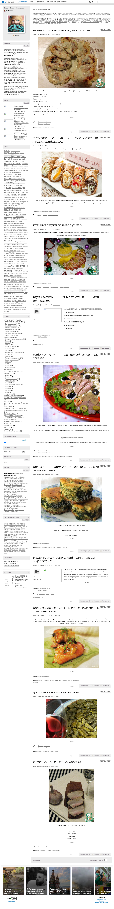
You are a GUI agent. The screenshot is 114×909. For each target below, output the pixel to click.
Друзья (12, 8)
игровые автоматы (13, 201)
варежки (12, 155)
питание (6, 253)
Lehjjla (23, 525)
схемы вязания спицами (16, 290)
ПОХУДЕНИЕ (8, 425)
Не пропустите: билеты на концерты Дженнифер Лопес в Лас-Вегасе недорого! (16, 88)
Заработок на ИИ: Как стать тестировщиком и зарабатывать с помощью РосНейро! (15, 68)
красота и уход (16, 221)
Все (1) (27, 459)
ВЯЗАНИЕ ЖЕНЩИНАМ (12, 322)
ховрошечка (14, 511)
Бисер (7, 392)
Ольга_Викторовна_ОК (11, 545)
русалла (23, 507)
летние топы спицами (11, 230)
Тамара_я (7, 511)
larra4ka (6, 531)
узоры (14, 298)
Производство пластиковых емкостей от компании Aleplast (14, 50)
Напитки (8, 362)
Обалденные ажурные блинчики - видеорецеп (21, 122)
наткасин (7, 551)
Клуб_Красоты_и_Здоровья (13, 496)
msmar (6, 532)
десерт (39, 215)
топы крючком (20, 294)
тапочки (7, 292)
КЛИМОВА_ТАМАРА (10, 494)
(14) (25, 134)
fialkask (21, 480)
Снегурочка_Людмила (11, 510)
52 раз (41, 597)
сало (38, 850)
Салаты (7, 345)
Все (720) (26, 470)
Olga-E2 (14, 485)
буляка (13, 489)
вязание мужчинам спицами (20, 166)
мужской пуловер (17, 242)
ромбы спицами (23, 273)
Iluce (21, 473)
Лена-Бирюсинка (9, 499)
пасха (18, 251)
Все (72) (26, 103)
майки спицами (13, 232)
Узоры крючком (10, 335)
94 (91, 860)
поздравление (10, 257)
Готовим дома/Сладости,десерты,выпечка (49, 211)
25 (96, 860)
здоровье (21, 199)
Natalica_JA (7, 485)
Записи (6, 8)
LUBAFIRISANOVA (10, 483)
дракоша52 (7, 491)
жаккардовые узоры (9, 197)
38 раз (41, 344)
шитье (6, 311)
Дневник (105, 29)
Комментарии (20, 8)
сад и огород (18, 276)
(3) (24, 126)
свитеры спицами (18, 282)
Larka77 (18, 525)
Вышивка (8, 382)
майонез (53, 456)
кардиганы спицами (13, 214)
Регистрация (23, 1)
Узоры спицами (10, 331)
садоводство (7, 277)
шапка (13, 305)
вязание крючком (12, 163)
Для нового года (10, 381)
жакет (11, 192)
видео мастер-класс (18, 157)
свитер (7, 280)
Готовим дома (8, 337)
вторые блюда (54, 287)
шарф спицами (21, 309)
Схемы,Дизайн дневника (12, 431)
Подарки (8, 386)
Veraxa (23, 528)
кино (24, 215)
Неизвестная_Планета (11, 566)
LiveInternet (8, 2)
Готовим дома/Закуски (44, 124)
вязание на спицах (18, 170)
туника (15, 296)
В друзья (17, 35)
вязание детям (17, 161)
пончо (22, 261)
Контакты (101, 901)
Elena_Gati (7, 523)
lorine (21, 482)
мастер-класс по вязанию (15, 234)
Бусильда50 (19, 489)
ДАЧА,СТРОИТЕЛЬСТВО (12, 416)
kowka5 (18, 529)
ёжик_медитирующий (11, 534)
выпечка (65, 547)
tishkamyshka (18, 532)
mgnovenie (24, 483)
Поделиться (105, 131)
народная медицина (11, 244)
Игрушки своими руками (12, 384)
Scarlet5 (19, 485)
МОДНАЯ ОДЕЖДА (10, 414)
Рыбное (7, 354)
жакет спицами (21, 192)
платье (12, 253)
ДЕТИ (6, 423)
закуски (13, 199)
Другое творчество (11, 379)
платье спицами (11, 255)
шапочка (15, 307)
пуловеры (18, 268)
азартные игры (10, 153)
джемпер (8, 183)
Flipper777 (7, 482)
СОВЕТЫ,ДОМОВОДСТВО (12, 396)
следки (22, 284)
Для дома (8, 377)
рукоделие (9, 275)
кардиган (8, 210)
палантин (13, 251)
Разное (7, 341)
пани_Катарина (15, 502)
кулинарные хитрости (17, 225)
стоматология (12, 288)
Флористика (9, 394)
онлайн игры (11, 248)
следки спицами (9, 286)
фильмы (7, 303)
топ (23, 292)
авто (12, 151)
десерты (44, 215)
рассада (25, 271)
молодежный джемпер (19, 241)
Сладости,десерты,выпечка (14, 339)
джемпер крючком (19, 183)
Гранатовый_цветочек (11, 537)
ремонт (7, 273)
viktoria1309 (8, 488)
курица (52, 127)
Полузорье (7, 503)
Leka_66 (7, 526)
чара (5, 553)
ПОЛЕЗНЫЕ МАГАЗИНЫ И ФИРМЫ (15, 410)
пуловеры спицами (13, 271)
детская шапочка (20, 181)
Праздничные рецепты (12, 358)
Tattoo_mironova (9, 528)
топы (14, 294)
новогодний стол (64, 287)
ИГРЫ (6, 401)
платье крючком (22, 253)
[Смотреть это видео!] (9, 108)
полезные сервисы (22, 259)
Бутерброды (9, 367)
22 (102, 860)
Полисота (23, 502)
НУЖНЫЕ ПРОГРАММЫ (12, 421)
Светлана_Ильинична (11, 508)
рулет (70, 680)
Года (24, 489)
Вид (93, 2)
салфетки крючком (22, 277)
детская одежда (9, 181)
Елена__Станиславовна (19, 491)
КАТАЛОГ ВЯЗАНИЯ (10, 320)
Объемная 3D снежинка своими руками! (20, 130)
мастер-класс (23, 232)
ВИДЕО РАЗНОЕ (9, 419)
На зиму (7, 356)
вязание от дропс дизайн (12, 172)
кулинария (9, 223)
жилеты (18, 197)
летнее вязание (10, 227)
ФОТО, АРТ (7, 427)
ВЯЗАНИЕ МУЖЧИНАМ (12, 333)
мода (17, 236)
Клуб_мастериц (9, 497)
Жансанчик (7, 492)
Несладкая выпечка (11, 360)
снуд (17, 286)
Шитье (7, 375)
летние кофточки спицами (18, 229)
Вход (31, 1)
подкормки (22, 255)
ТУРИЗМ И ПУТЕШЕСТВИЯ (13, 418)
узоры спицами (19, 301)
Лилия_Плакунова (10, 540)
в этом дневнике (11, 443)
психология (7, 266)
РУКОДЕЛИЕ (8, 373)
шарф (14, 309)
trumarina (25, 532)
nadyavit (11, 532)
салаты (13, 277)
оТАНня (6, 502)
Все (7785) (25, 520)
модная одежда (15, 238)
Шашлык (8, 365)
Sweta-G (13, 486)
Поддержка (90, 2)
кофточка (20, 217)
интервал (22, 550)
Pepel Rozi (5, 11)
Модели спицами (10, 324)
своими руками (11, 284)
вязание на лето (10, 168)
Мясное (7, 350)
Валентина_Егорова (10, 536)
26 (94, 860)
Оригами (8, 388)
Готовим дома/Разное (44, 450)
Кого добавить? (20, 477)
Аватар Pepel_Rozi (16, 24)
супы (5, 290)
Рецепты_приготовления (12, 507)
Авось (51, 1)
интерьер (19, 206)
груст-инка (7, 550)
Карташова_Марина (10, 539)
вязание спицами (12, 174)
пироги (22, 250)
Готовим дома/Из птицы (44, 122)
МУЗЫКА (7, 429)
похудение (12, 263)
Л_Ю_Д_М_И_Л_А (20, 497)
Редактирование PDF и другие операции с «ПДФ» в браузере (14, 58)
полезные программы (10, 259)
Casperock (15, 480)
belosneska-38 (14, 478)
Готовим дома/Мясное (44, 746)
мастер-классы (9, 236)
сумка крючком (21, 288)
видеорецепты (57, 340)
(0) (26, 51)
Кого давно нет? (9, 477)
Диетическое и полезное (13, 352)
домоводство (18, 190)
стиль (6, 462)
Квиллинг (8, 390)
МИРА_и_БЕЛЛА (19, 500)
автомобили (16, 151)
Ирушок (14, 492)
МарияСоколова (9, 543)
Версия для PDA (101, 899)
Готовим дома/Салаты (44, 335)
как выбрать (20, 208)
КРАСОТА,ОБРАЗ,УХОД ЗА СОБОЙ (15, 398)
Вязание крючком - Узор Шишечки (20, 137)
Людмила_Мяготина (21, 499)
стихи (6, 288)
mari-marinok (21, 531)
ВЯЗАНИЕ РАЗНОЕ (11, 326)
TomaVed (17, 528)
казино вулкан (10, 208)
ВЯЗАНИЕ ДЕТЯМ (11, 329)
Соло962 (21, 548)
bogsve (21, 478)
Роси (20, 545)
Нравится (96, 131)
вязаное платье (17, 179)
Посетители (18, 585)
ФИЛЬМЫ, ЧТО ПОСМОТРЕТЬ (13, 408)
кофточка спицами (12, 219)
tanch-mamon (21, 486)
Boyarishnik (7, 480)
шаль (16, 303)
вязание (8, 159)
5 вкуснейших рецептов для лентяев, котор (19, 115)
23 (101, 860)
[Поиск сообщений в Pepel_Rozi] (24, 440)
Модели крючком (10, 327)
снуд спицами (23, 286)
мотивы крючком (8, 242)
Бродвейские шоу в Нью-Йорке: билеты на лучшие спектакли (14, 78)
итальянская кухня (53, 215)
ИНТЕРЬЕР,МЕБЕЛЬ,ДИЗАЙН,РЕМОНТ (16, 403)
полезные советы (12, 261)
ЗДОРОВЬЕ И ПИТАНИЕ (12, 371)
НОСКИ (7, 151)
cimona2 (17, 473)
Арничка (14, 488)
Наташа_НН (19, 543)
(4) (24, 111)
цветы (12, 303)
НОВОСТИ (7, 406)
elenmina (12, 529)
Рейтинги (41, 1)
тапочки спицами (16, 292)
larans (13, 482)
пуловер (15, 266)
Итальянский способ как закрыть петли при (21, 107)
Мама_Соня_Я (9, 500)
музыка (25, 242)
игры (13, 206)
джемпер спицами (13, 185)
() (89, 131)
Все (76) (26, 46)
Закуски (7, 343)
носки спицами (16, 246)
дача (23, 179)
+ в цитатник (56, 34)
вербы (26, 548)
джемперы (9, 188)
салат (38, 340)
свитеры (7, 282)
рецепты (14, 273)
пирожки (53, 547)
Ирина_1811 (23, 537)
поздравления (20, 257)
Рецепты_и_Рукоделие (11, 505)
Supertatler (7, 486)
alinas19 (6, 478)
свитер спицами (18, 279)
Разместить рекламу (101, 902)
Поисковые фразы (20, 587)
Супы (7, 364)
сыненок (21, 510)
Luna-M (18, 483)
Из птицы (8, 348)
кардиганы (16, 212)
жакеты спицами (18, 195)
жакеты (7, 195)
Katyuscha (21, 523)
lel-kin (17, 482)
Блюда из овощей (10, 346)
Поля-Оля (14, 503)
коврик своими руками (10, 217)
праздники (19, 263)
